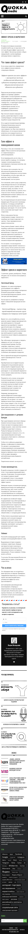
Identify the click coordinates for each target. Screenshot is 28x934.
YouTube (22, 866)
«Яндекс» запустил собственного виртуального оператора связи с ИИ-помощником (17, 761)
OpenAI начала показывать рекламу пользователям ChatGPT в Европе (16, 798)
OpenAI (9, 860)
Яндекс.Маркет (17, 875)
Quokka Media (13, 931)
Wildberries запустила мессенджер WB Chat (15, 769)
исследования (8, 888)
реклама (14, 899)
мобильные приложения (9, 896)
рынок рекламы (6, 904)
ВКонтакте (6, 868)
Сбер (13, 868)
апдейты (4, 877)
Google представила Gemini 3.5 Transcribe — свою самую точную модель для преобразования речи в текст (17, 780)
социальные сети (10, 907)
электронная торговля (9, 910)
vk (24, 863)
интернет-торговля (11, 885)
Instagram (20, 857)
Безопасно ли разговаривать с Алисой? (14, 724)
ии (15, 882)
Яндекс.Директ (6, 875)
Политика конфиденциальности (10, 929)
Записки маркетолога (5, 40)
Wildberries (13, 866)
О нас (16, 928)
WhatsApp (4, 865)
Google (5, 857)
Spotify (20, 860)
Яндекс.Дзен (15, 872)
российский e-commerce (12, 902)
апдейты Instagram (13, 877)
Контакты (22, 929)
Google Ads (12, 857)
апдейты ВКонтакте (7, 879)
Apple (11, 854)
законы (10, 882)
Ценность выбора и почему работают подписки (14, 701)
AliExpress (5, 854)
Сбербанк (19, 868)
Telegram (5, 863)
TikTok (13, 863)
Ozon (15, 860)
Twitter (19, 863)
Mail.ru (4, 860)
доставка (4, 882)
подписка (21, 896)
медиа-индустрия (20, 891)
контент (19, 888)
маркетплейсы (8, 891)
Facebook (18, 854)
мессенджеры (6, 894)
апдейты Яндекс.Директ (20, 879)
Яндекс (6, 871)
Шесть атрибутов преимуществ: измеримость (14, 747)
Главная (11, 928)
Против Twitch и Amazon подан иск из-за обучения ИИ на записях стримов (18, 789)
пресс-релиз (5, 899)
